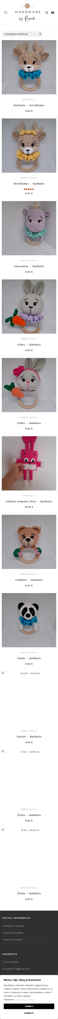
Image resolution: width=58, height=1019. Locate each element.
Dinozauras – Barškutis (29, 266)
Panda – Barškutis (29, 658)
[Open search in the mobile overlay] (46, 12)
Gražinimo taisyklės (12, 932)
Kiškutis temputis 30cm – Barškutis (29, 501)
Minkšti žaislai (29, 178)
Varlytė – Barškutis (29, 736)
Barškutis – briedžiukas (29, 105)
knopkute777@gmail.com (16, 968)
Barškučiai (29, 99)
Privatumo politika (24, 999)
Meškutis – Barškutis (29, 580)
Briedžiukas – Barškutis (29, 183)
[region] (29, 997)
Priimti (29, 1006)
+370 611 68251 (10, 962)
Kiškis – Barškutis (29, 344)
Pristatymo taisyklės (13, 926)
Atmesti (29, 1013)
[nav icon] (5, 12)
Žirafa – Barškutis (29, 815)
